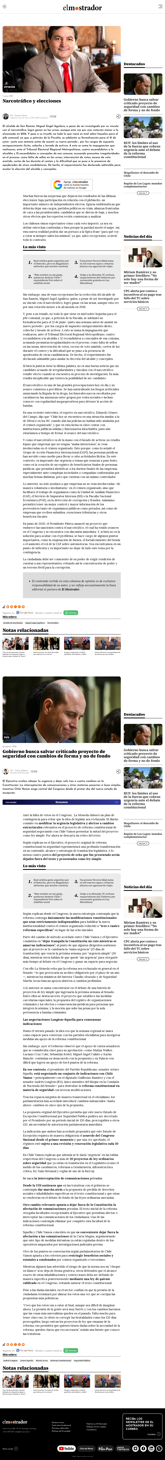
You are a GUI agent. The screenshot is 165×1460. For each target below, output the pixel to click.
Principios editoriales (60, 1427)
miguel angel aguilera (35, 623)
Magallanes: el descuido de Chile (141, 174)
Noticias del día (138, 236)
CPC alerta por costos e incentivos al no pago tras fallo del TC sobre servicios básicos (142, 296)
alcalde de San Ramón (13, 623)
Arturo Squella (26, 1360)
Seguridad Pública (82, 1360)
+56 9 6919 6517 (8, 1431)
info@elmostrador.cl (22, 1431)
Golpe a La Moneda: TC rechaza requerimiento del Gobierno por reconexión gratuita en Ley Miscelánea (97, 279)
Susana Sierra (21, 115)
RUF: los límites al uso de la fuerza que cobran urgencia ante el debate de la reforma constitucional (142, 150)
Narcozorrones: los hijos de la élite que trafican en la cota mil (45, 653)
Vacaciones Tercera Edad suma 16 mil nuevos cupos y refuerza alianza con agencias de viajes (97, 263)
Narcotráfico (52, 623)
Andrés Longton (10, 1360)
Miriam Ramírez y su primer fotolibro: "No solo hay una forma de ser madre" (141, 277)
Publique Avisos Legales (96, 1426)
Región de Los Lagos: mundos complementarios (143, 185)
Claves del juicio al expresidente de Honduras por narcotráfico (107, 653)
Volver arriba (8, 1448)
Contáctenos (91, 1429)
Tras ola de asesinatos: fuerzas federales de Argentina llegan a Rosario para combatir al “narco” (14, 654)
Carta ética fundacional (61, 1425)
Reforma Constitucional (60, 1360)
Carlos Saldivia (21, 770)
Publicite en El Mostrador (96, 1423)
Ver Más (52, 116)
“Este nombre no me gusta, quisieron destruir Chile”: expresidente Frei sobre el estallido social (48, 279)
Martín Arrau (42, 1360)
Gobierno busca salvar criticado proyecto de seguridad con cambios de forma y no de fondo (142, 104)
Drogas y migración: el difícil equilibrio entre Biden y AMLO (75, 653)
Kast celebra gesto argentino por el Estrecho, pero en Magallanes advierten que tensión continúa (51, 263)
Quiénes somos (58, 1422)
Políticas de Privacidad (61, 1430)
